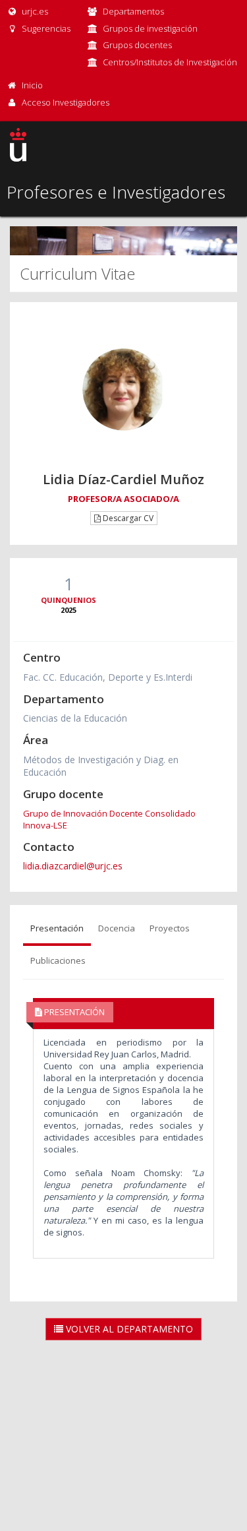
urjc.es (34, 11)
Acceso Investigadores (65, 102)
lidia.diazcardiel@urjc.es (73, 865)
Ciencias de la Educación (75, 718)
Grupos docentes (137, 45)
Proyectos (170, 928)
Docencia (116, 928)
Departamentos (133, 11)
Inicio (32, 85)
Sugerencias (45, 28)
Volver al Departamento (128, 1329)
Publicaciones (58, 960)
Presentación (57, 928)
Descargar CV (127, 518)
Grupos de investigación (150, 28)
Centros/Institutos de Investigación (170, 62)
